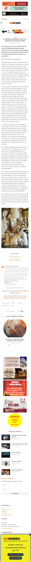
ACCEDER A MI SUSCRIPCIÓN (15, 554)
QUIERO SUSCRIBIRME (15, 558)
